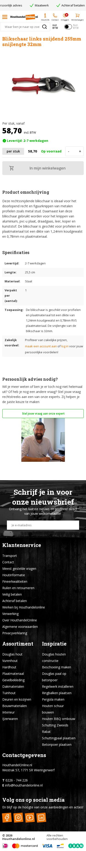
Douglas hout (12, 654)
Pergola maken (53, 699)
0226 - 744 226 (17, 780)
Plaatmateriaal (13, 673)
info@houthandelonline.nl (24, 785)
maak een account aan (41, 346)
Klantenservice (21, 545)
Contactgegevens (24, 755)
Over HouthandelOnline (19, 620)
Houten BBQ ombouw (58, 718)
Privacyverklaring (14, 633)
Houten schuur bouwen (53, 709)
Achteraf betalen (14, 601)
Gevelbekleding (13, 680)
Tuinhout (9, 693)
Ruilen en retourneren (18, 588)
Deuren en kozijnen (16, 699)
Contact (8, 562)
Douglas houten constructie (54, 657)
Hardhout (9, 667)
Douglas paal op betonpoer (54, 676)
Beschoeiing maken (56, 667)
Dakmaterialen (13, 686)
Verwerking (10, 613)
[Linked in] (41, 817)
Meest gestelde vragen (19, 568)
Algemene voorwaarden (20, 626)
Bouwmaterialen (14, 706)
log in (65, 346)
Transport (9, 555)
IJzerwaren (10, 718)
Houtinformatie (13, 575)
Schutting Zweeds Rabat (55, 728)
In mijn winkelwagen (48, 168)
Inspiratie (54, 643)
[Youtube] (30, 817)
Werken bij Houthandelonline (23, 607)
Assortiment (17, 643)
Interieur (8, 712)
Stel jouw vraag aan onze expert (43, 413)
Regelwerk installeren (57, 686)
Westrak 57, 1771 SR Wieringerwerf (28, 770)
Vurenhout (10, 660)
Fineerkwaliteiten (14, 581)
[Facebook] (7, 817)
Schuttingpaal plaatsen (58, 738)
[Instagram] (18, 817)
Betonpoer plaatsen (57, 744)
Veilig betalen (12, 594)
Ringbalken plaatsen (57, 693)
